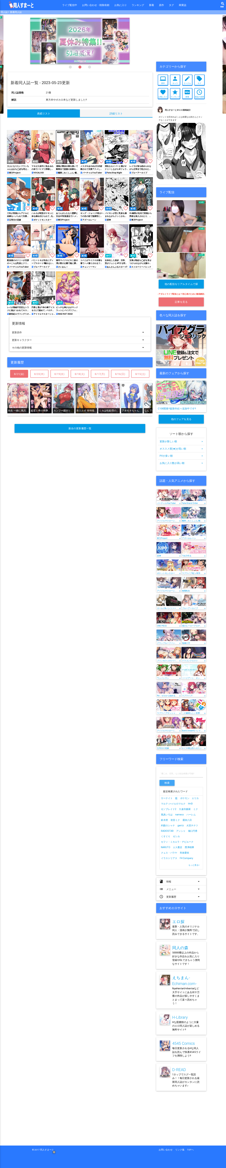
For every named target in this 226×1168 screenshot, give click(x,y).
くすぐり (165, 836)
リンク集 (181, 1149)
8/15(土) (140, 374)
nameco (179, 814)
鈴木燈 (164, 820)
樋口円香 (192, 830)
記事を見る (181, 301)
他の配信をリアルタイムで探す (181, 285)
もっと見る (194, 865)
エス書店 (177, 847)
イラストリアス (169, 858)
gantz (181, 825)
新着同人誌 (16, 12)
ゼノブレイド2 (168, 809)
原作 (161, 5)
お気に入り (120, 5)
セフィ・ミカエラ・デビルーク (177, 841)
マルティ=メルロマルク (173, 803)
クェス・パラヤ (169, 852)
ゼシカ (176, 836)
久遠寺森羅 (185, 809)
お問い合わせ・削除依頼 (95, 5)
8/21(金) (19, 374)
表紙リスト (43, 113)
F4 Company (186, 858)
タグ (171, 5)
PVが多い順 (181, 455)
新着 (151, 5)
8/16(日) (120, 374)
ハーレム (191, 814)
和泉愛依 (184, 852)
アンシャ (180, 830)
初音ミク (175, 820)
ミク (195, 809)
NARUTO (165, 847)
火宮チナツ (192, 825)
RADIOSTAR (167, 830)
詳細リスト (116, 113)
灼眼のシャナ (168, 825)
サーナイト (167, 798)
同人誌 (4, 12)
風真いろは (167, 814)
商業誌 (182, 5)
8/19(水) (59, 374)
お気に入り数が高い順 (181, 463)
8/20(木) (39, 374)
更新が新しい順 (181, 441)
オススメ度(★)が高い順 (181, 448)
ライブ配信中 (69, 5)
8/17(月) (100, 374)
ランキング (138, 5)
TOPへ (190, 1149)
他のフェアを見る (181, 419)
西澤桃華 (189, 847)
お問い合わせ (167, 1149)
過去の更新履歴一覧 (79, 428)
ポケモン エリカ (189, 798)
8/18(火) (80, 374)
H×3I (190, 803)
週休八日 (187, 820)
